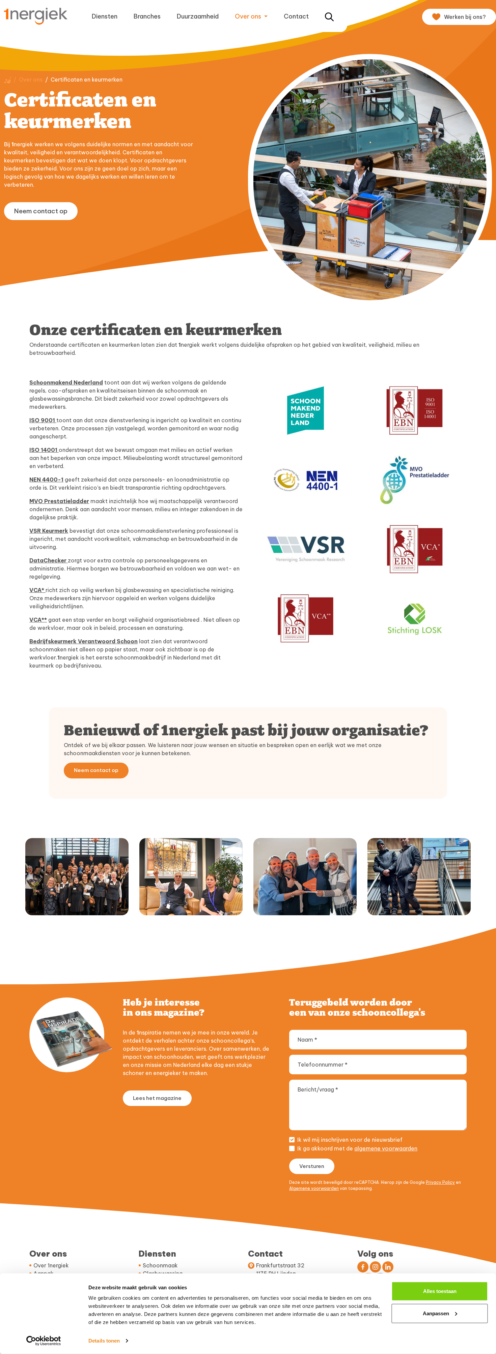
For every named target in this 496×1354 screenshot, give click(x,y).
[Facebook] (362, 1266)
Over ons (31, 79)
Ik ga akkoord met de (357, 1148)
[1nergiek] (38, 16)
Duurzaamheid (198, 16)
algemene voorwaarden (385, 1148)
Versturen (311, 1166)
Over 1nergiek (51, 1265)
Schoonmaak (160, 1265)
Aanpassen (436, 1313)
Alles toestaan (440, 1291)
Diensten (104, 16)
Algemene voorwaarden (314, 1188)
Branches (147, 16)
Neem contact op (40, 211)
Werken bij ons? (465, 16)
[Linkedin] (387, 1266)
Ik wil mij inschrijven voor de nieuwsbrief (350, 1139)
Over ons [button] (249, 16)
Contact (296, 16)
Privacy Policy (440, 1182)
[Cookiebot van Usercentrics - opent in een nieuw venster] (43, 1341)
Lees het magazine (157, 1098)
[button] (329, 16)
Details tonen (104, 1341)
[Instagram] (375, 1266)
